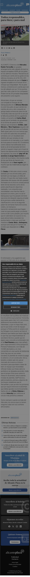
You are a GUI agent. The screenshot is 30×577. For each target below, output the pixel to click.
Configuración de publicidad (9, 295)
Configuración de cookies (8, 299)
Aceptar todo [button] (15, 303)
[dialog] (15, 288)
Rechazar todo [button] (15, 307)
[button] (15, 311)
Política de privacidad (20, 299)
